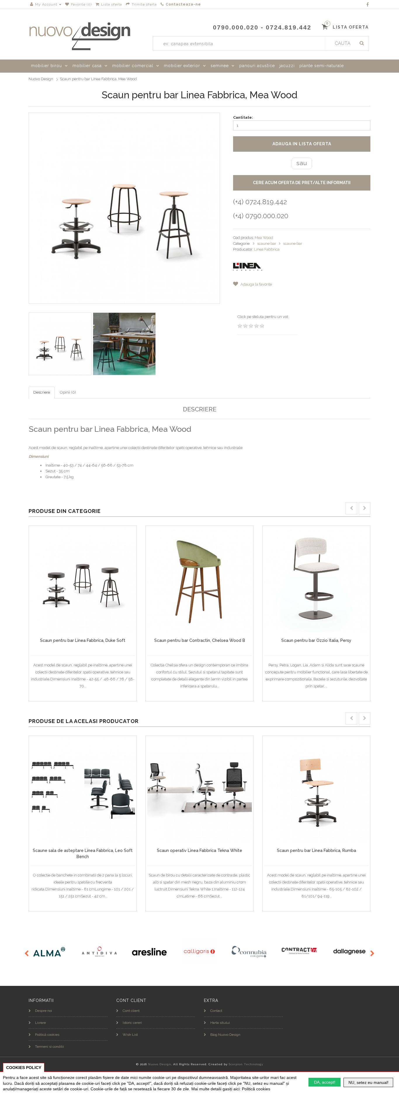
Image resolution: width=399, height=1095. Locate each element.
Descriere (41, 392)
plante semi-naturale (321, 65)
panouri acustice (257, 65)
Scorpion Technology (246, 1064)
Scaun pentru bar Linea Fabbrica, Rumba (316, 850)
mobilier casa (87, 65)
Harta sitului (220, 1023)
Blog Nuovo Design (225, 1035)
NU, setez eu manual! (368, 1082)
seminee (220, 65)
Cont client (131, 1011)
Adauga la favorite (256, 284)
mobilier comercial (132, 65)
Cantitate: (243, 117)
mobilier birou (46, 65)
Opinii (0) (68, 392)
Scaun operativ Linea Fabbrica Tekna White (199, 850)
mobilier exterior (182, 65)
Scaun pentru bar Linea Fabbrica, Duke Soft (82, 640)
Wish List (130, 1035)
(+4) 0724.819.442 (260, 202)
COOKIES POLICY (23, 1067)
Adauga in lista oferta (302, 144)
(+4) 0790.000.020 (260, 216)
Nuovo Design (41, 79)
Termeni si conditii (49, 1047)
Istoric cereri (132, 1023)
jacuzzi (287, 65)
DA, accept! (324, 1082)
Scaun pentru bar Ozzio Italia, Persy (316, 640)
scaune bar (267, 243)
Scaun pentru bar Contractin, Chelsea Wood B (199, 640)
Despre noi (43, 1011)
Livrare (40, 1023)
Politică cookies (47, 1035)
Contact (216, 1011)
